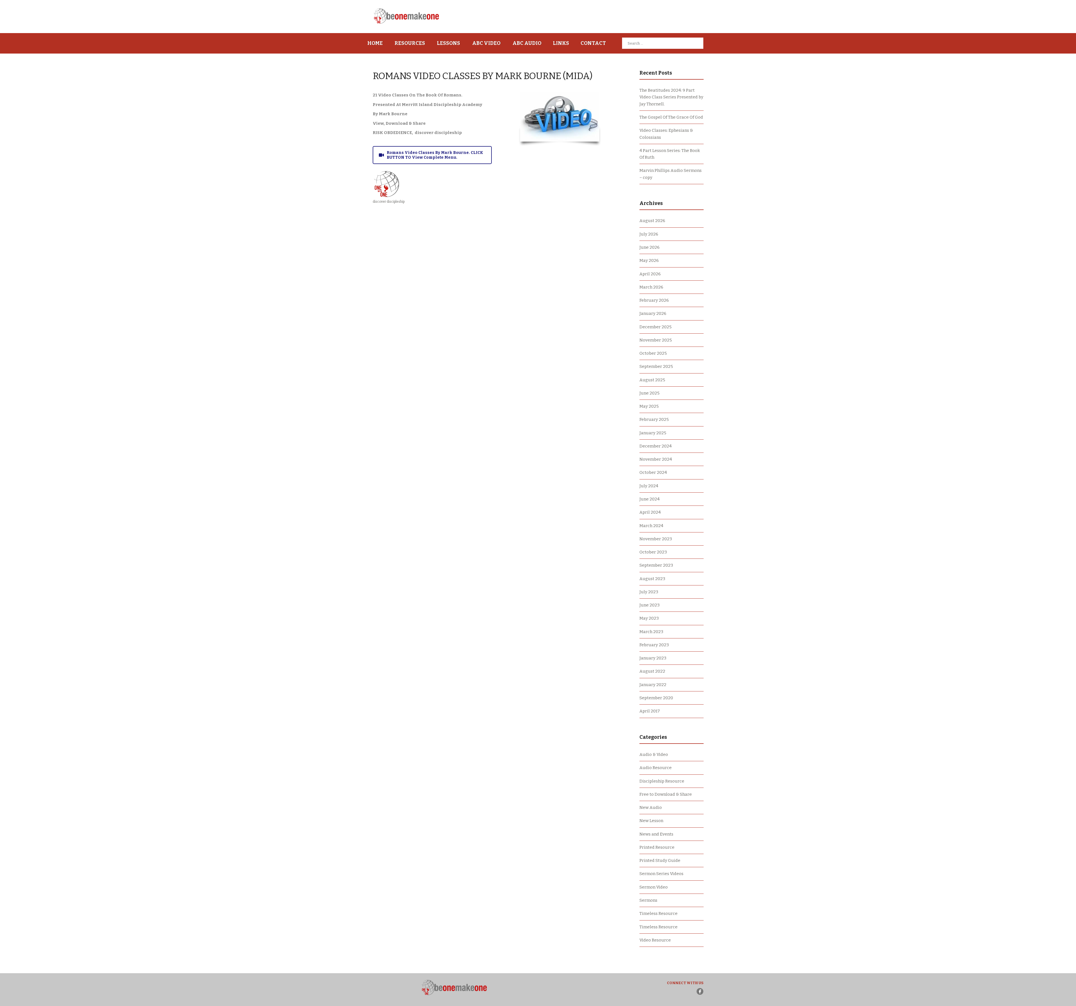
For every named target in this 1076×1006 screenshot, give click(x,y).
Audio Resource (655, 767)
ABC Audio (527, 43)
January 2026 (652, 313)
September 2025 (656, 366)
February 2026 (654, 300)
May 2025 (649, 406)
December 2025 (655, 326)
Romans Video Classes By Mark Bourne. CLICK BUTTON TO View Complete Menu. (435, 155)
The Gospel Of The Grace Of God (671, 117)
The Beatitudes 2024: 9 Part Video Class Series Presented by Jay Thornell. (671, 97)
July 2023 (648, 591)
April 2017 (649, 711)
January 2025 (652, 432)
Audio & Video (653, 754)
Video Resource (655, 940)
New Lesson (651, 820)
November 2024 (655, 459)
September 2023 (656, 565)
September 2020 (656, 697)
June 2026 (649, 247)
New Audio (650, 807)
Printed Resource (656, 847)
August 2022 (652, 671)
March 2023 (651, 631)
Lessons (448, 43)
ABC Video (486, 43)
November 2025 (655, 340)
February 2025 (654, 419)
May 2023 (649, 618)
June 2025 (649, 393)
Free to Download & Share (665, 794)
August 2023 (652, 578)
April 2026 (650, 273)
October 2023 (653, 552)
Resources (410, 43)
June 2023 (649, 605)
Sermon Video (653, 887)
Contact (593, 43)
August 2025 (652, 379)
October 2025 (653, 353)
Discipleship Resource (661, 781)
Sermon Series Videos (661, 873)
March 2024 (651, 525)
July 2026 (648, 234)
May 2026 (649, 260)
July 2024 (648, 485)
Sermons (648, 900)
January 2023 (652, 658)
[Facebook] (700, 991)
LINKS (561, 43)
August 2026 (652, 220)
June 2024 (649, 499)
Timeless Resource (658, 913)
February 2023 (654, 644)
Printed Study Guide (659, 860)
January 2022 (652, 684)
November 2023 (655, 538)
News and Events (656, 834)
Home (375, 43)
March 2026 (651, 287)
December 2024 (655, 446)
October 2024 (653, 472)
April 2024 (650, 512)
